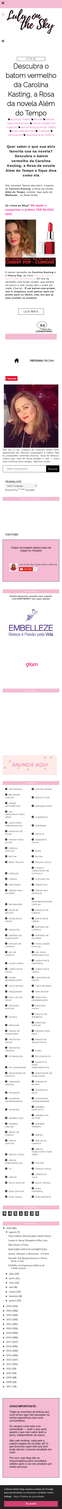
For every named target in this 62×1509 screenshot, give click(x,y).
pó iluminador (17, 1067)
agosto (13, 1232)
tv (10, 1169)
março (12, 1291)
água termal (43, 1183)
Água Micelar (17, 1183)
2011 (9, 1368)
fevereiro (14, 1296)
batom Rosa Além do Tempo (38, 127)
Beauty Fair (42, 797)
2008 (9, 1382)
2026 (9, 1228)
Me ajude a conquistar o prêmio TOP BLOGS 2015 (29, 210)
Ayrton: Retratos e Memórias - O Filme (28, 1253)
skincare (14, 1110)
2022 (9, 1319)
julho (12, 1273)
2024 (9, 1310)
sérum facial (16, 1154)
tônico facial (43, 1169)
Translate (30, 490)
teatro (39, 1163)
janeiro (13, 1300)
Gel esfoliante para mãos (15, 814)
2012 (9, 1364)
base (38, 851)
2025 (9, 1306)
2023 (9, 1315)
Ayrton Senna (43, 789)
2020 (9, 1328)
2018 (9, 1337)
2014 (9, 1355)
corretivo (41, 885)
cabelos (14, 873)
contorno (15, 885)
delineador (15, 904)
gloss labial (16, 963)
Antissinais (15, 789)
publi (38, 1051)
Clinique (43, 131)
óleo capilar (16, 1191)
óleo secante (43, 1197)
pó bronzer (16, 1056)
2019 (9, 1333)
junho (12, 1278)
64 (42, 325)
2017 (9, 1342)
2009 (9, 1377)
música (13, 1017)
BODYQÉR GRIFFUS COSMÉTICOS (27, 1249)
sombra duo (16, 1118)
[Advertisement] (31, 724)
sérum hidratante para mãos (42, 1152)
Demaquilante (43, 806)
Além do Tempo (20, 120)
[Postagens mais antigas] (42, 361)
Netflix (39, 834)
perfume (14, 1025)
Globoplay (41, 817)
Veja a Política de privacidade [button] (28, 1496)
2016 (9, 1346)
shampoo (14, 1093)
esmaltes (14, 930)
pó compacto (43, 1056)
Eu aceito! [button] (31, 1504)
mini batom (42, 992)
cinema (13, 879)
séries (39, 1135)
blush (39, 856)
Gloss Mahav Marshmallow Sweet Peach (29, 1236)
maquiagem (15, 135)
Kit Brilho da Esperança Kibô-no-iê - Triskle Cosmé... (27, 1266)
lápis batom (16, 986)
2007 (9, 1386)
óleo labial (15, 1197)
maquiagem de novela (40, 135)
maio (12, 1282)
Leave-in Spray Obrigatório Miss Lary (27, 1240)
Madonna (40, 826)
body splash (16, 862)
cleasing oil (42, 879)
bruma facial (43, 862)
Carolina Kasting (23, 131)
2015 (9, 1350)
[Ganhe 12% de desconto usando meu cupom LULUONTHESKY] (31, 676)
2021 (9, 1324)
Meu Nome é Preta (18, 1244)
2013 (9, 1359)
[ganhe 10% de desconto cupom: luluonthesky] (31, 647)
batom (38, 120)
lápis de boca (43, 986)
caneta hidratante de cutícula (40, 871)
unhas (13, 1177)
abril (11, 1287)
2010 (9, 1373)
